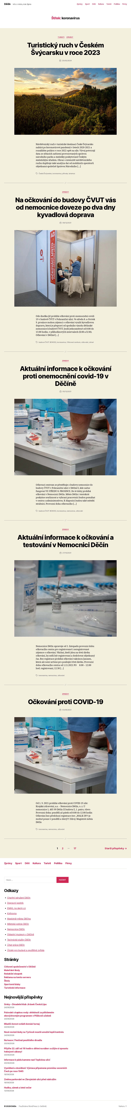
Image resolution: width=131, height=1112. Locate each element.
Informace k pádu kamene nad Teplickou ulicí (27, 1060)
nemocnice (71, 511)
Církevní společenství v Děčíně (20, 966)
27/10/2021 (66, 553)
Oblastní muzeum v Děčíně (20, 934)
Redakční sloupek (13, 973)
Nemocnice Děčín (16, 929)
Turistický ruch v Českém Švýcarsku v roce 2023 (65, 48)
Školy (7, 981)
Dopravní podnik (15, 903)
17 (75, 848)
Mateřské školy (12, 970)
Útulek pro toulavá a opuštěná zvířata (25, 950)
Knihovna (12, 913)
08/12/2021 (66, 223)
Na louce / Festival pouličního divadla (23, 1040)
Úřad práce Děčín (16, 945)
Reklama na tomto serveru (17, 977)
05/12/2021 (66, 391)
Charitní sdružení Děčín (18, 897)
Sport (87, 4)
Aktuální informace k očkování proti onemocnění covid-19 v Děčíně (65, 376)
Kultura (101, 4)
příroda (65, 173)
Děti (94, 4)
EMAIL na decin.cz (16, 908)
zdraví (91, 342)
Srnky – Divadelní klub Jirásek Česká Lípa (25, 1004)
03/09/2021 (66, 710)
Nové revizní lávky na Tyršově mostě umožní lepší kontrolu (34, 1032)
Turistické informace (14, 988)
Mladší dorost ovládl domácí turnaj (22, 1024)
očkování (84, 342)
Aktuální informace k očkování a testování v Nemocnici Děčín (65, 541)
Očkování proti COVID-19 (65, 702)
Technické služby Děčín (19, 939)
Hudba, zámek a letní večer (18, 1087)
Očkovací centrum (74, 342)
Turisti (108, 4)
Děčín (7, 4)
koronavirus (57, 173)
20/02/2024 (67, 61)
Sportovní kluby (12, 984)
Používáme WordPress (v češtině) (33, 1106)
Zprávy (79, 4)
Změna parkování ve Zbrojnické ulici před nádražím (30, 1079)
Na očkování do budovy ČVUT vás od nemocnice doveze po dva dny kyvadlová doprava (65, 207)
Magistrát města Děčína (19, 918)
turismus (72, 173)
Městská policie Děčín (18, 924)
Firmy (124, 4)
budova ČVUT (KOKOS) (47, 342)
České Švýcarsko (45, 173)
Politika (117, 4)
